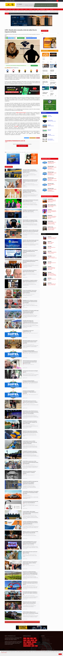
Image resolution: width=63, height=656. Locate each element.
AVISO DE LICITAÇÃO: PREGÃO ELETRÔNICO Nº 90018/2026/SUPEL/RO (52, 190)
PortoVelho (13, 152)
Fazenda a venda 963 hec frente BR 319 (45, 82)
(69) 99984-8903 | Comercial (46, 642)
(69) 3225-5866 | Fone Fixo (45, 639)
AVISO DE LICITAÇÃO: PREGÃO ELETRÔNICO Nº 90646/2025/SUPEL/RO (52, 168)
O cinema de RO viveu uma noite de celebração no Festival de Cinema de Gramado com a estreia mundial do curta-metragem (30, 417)
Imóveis (44, 57)
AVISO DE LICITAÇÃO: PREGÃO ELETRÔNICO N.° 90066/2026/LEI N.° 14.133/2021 (52, 179)
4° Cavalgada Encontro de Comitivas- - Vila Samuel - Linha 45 (52, 258)
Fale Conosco (44, 637)
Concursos (30, 9)
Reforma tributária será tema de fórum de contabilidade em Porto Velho (52, 211)
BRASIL (25, 152)
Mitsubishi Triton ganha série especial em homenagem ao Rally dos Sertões (52, 201)
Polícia (10, 9)
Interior (17, 9)
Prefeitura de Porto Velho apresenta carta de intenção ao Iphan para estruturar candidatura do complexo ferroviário (30, 617)
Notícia (37, 152)
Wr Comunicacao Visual (51, 135)
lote (29, 152)
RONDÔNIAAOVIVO (18, 152)
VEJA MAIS (22, 621)
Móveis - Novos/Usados (52, 80)
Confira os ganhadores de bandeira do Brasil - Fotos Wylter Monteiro (51, 268)
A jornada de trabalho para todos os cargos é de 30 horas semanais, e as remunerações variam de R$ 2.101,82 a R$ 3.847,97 (30, 587)
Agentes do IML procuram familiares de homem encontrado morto (24, 13)
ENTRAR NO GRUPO (34, 65)
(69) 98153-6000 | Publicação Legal (47, 643)
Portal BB (16, 126)
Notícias (25, 638)
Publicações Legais (25, 333)
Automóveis (52, 57)
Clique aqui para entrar (22, 145)
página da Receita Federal (21, 112)
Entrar (11, 0)
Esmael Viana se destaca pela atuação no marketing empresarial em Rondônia (52, 223)
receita (27, 152)
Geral (34, 9)
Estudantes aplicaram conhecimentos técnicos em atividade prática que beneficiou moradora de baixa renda (30, 447)
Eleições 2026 (42, 9)
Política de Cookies (4, 652)
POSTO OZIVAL (50, 116)
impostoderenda (33, 152)
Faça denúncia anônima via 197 (27, 295)
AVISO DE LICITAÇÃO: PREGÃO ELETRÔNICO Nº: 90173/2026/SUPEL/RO (52, 174)
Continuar (60, 654)
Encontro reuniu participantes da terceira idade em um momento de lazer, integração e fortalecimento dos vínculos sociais (30, 467)
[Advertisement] (49, 150)
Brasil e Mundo (25, 554)
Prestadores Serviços (52, 91)
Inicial (6, 9)
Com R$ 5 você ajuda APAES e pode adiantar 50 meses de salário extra (52, 217)
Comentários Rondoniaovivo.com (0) (15, 140)
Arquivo (47, 9)
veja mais (56, 50)
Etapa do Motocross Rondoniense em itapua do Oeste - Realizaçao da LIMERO (52, 274)
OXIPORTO (49, 130)
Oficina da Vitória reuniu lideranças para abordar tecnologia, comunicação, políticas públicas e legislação (29, 256)
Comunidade (25, 433)
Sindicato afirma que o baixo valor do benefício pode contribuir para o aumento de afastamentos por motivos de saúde (30, 196)
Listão (38, 9)
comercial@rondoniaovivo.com (46, 646)
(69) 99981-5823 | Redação (45, 640)
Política (13, 9)
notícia (22, 152)
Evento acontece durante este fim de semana (29, 535)
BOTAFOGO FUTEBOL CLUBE (52, 121)
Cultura (26, 9)
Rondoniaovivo (9, 152)
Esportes (21, 9)
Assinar (13, 0)
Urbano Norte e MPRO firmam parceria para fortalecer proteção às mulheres (52, 229)
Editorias (51, 9)
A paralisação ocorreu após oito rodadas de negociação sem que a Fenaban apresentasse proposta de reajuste (29, 487)
